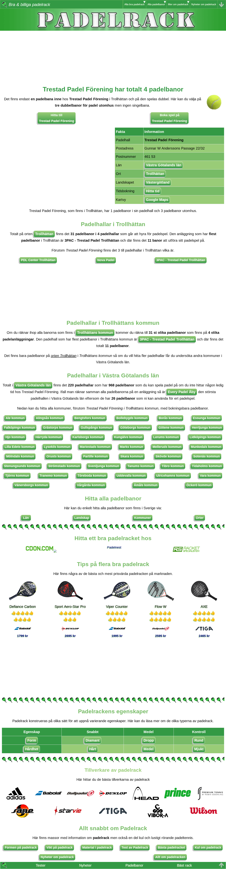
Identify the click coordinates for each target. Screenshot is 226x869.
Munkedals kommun (206, 447)
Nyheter (85, 865)
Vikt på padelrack (59, 847)
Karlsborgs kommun (87, 437)
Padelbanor (134, 865)
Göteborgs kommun (135, 427)
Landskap (81, 517)
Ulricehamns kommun (172, 475)
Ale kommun (15, 418)
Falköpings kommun (19, 427)
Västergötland (158, 182)
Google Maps (157, 200)
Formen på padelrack (21, 847)
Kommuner (142, 517)
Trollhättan (155, 174)
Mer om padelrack (178, 4)
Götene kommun (171, 427)
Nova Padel (105, 260)
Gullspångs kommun (96, 427)
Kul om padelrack (208, 847)
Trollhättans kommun (95, 333)
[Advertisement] (113, 55)
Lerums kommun (166, 437)
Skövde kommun (168, 456)
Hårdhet (31, 749)
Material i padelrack (97, 847)
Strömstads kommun (64, 466)
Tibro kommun (173, 466)
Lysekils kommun (57, 447)
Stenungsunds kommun (22, 466)
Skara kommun (131, 456)
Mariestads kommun (95, 447)
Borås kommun (170, 418)
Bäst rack (184, 865)
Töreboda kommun (92, 475)
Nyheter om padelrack (203, 4)
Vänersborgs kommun (31, 485)
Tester (41, 865)
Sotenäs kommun (206, 456)
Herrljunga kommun (207, 427)
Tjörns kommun (17, 475)
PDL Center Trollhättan (38, 260)
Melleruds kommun (167, 447)
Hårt (92, 749)
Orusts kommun (58, 456)
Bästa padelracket (171, 847)
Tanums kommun (140, 466)
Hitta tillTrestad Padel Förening (56, 118)
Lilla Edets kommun (20, 447)
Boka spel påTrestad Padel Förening (169, 118)
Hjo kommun (15, 437)
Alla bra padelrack (134, 4)
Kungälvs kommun (128, 437)
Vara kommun (210, 475)
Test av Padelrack (134, 847)
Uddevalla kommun (131, 475)
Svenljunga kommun (103, 466)
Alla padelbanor (156, 4)
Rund (198, 740)
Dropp (149, 740)
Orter (200, 517)
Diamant (93, 740)
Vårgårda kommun (91, 485)
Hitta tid (152, 191)
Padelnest (114, 547)
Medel (149, 749)
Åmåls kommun (145, 485)
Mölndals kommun (20, 456)
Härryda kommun (48, 437)
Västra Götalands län (163, 165)
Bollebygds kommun (132, 418)
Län (26, 517)
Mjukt (199, 749)
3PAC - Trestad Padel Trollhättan (180, 260)
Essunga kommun (206, 418)
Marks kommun (131, 447)
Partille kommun (95, 456)
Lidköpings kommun (205, 437)
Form (31, 740)
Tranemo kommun (53, 475)
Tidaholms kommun (207, 466)
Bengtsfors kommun (89, 418)
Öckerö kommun (199, 485)
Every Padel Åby (181, 392)
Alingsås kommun (49, 418)
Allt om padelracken (170, 857)
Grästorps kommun (57, 427)
